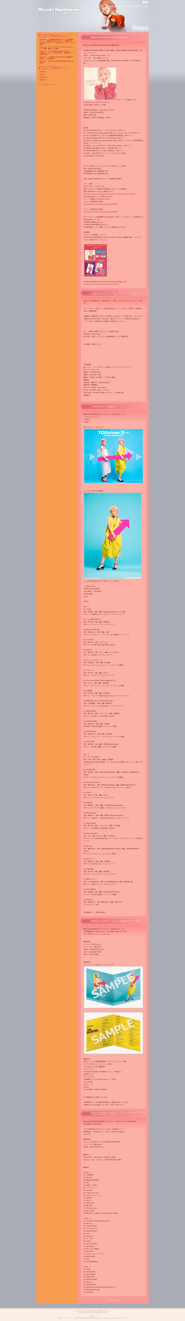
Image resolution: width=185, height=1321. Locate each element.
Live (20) (42, 74)
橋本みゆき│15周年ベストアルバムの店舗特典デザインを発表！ (116, 921)
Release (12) (43, 77)
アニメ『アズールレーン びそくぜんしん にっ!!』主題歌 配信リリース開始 (56, 47)
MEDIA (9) (43, 80)
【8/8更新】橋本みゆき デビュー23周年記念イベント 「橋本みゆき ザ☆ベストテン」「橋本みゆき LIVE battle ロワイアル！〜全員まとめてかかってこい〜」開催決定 (57, 42)
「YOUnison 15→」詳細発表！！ (105, 406)
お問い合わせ (106, 1318)
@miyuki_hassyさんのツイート (49, 84)
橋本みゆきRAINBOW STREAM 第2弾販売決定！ (111, 37)
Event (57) (43, 71)
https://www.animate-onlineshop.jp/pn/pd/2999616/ (101, 212)
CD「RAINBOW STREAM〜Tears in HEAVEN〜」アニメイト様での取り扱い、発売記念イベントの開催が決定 (57, 52)
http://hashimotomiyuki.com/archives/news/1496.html (101, 284)
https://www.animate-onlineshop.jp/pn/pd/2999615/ (101, 204)
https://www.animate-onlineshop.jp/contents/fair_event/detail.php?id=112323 (109, 194)
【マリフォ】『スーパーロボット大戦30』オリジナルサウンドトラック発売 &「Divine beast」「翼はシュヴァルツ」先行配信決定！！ (118, 293)
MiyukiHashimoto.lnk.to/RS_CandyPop (97, 102)
